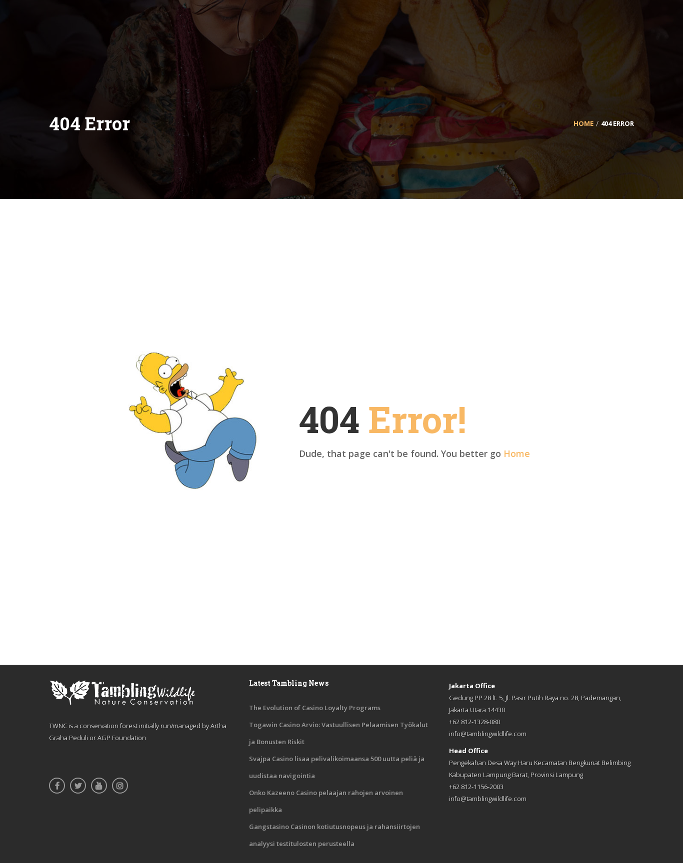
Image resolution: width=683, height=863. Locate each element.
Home (517, 453)
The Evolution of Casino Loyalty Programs (314, 707)
